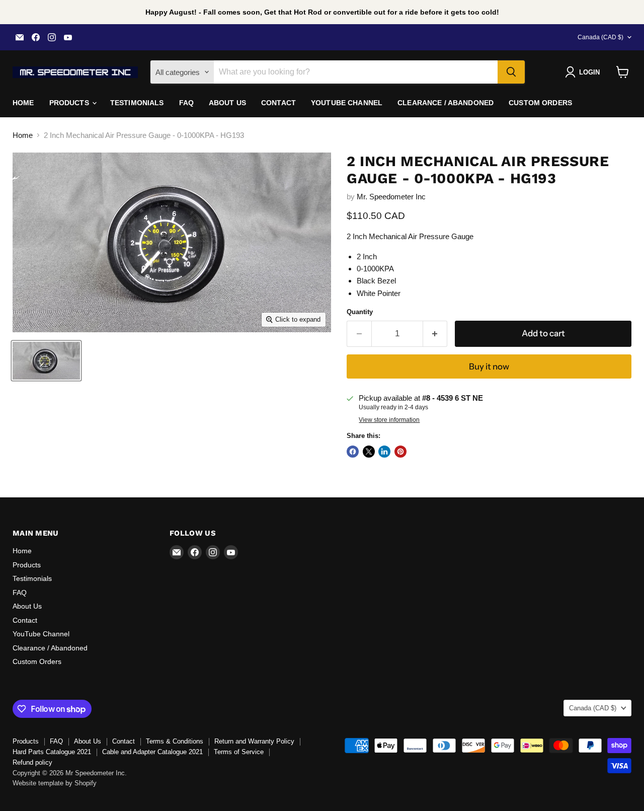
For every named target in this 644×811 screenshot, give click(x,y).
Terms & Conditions (174, 741)
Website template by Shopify (55, 783)
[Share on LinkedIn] (384, 452)
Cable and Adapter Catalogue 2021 (152, 752)
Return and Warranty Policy (254, 741)
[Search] (511, 72)
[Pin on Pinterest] (400, 452)
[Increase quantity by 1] (435, 333)
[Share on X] (369, 452)
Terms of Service (239, 752)
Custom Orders (540, 103)
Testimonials (137, 103)
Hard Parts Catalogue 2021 (52, 752)
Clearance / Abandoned (445, 103)
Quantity (360, 312)
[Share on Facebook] (353, 452)
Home (23, 103)
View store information (389, 419)
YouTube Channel (346, 103)
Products (70, 103)
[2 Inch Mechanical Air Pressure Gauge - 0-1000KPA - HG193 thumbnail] (46, 361)
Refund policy (32, 762)
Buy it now (489, 366)
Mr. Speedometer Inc (391, 196)
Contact (278, 103)
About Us (227, 103)
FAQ (186, 103)
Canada (600, 37)
